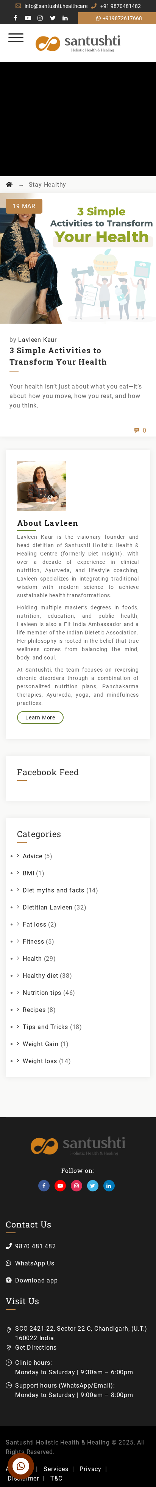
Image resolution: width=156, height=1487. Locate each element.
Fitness (33, 941)
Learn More (40, 717)
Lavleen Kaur (37, 339)
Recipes (34, 1009)
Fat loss (34, 924)
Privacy (90, 1469)
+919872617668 (122, 18)
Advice (32, 856)
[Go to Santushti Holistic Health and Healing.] (9, 184)
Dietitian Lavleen (48, 907)
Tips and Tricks (45, 1027)
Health (32, 958)
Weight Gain (41, 1044)
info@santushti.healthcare (56, 6)
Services (56, 1469)
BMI (28, 873)
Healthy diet (40, 975)
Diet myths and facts (53, 890)
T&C (56, 1478)
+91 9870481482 (120, 6)
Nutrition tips (42, 992)
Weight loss (40, 1061)
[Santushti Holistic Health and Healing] (78, 43)
